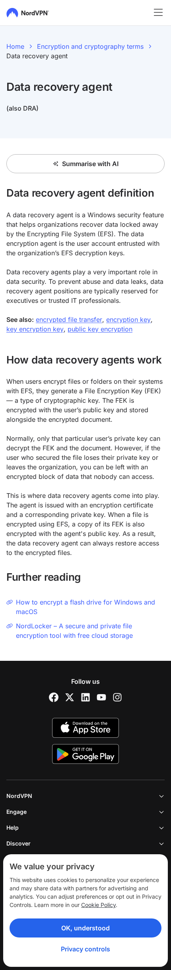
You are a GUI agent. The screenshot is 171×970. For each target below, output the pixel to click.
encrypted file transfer (69, 319)
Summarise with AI (90, 164)
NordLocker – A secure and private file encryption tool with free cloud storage (74, 630)
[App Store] (85, 728)
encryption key (128, 319)
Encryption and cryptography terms (90, 46)
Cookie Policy (98, 904)
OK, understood (85, 928)
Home (15, 46)
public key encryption (100, 329)
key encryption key (35, 329)
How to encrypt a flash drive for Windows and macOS (85, 607)
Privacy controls (85, 949)
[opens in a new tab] (53, 697)
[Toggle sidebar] (158, 12)
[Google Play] (85, 754)
